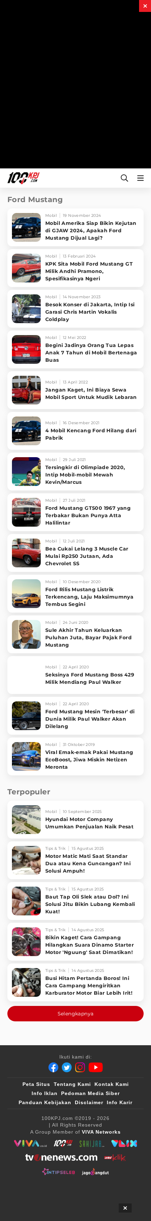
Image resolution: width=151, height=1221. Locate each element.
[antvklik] (115, 1157)
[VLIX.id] (124, 1143)
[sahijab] (92, 1143)
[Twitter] (67, 1067)
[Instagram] (80, 1067)
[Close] (145, 6)
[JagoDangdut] (95, 1171)
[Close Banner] (125, 1208)
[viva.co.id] (30, 1143)
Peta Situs (36, 1084)
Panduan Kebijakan (45, 1102)
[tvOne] (61, 1157)
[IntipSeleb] (58, 1171)
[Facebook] (53, 1067)
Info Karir (119, 1102)
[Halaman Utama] (22, 178)
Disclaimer (89, 1102)
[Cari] (124, 178)
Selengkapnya (76, 1013)
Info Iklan (45, 1093)
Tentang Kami (72, 1084)
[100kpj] (63, 1143)
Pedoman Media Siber (90, 1093)
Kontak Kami (111, 1084)
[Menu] (142, 178)
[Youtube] (95, 1067)
